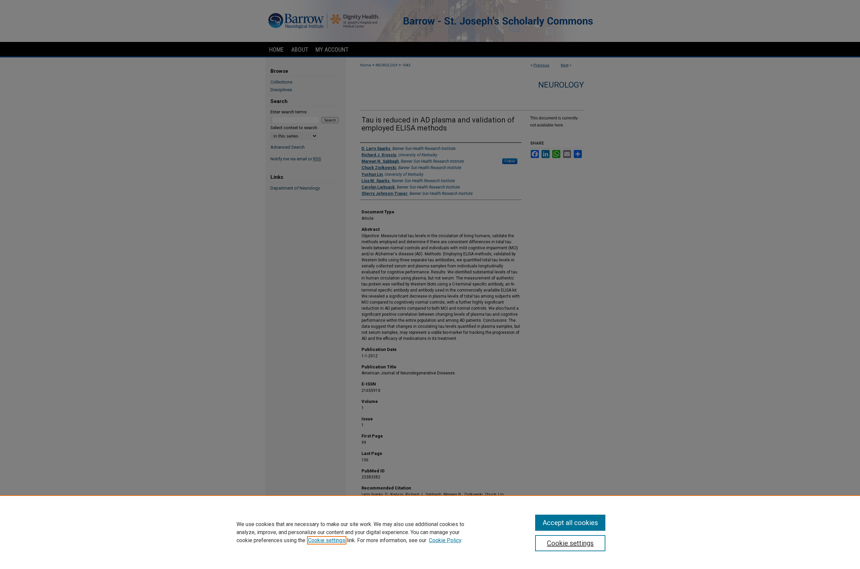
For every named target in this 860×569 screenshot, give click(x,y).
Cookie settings (326, 540)
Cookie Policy (445, 540)
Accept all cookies (570, 523)
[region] (430, 532)
